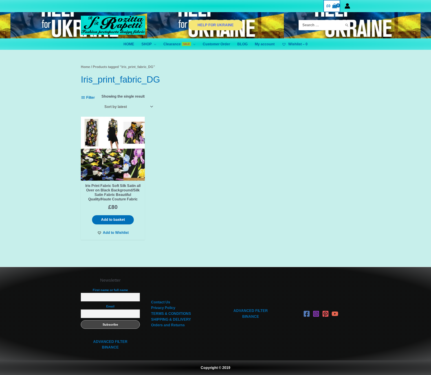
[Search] (347, 25)
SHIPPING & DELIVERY (171, 319)
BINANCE (110, 347)
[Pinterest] (325, 313)
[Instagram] (316, 313)
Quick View (112, 176)
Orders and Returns (168, 325)
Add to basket (113, 219)
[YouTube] (335, 313)
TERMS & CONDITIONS (171, 314)
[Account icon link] (347, 6)
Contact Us (160, 302)
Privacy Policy (163, 308)
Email (110, 306)
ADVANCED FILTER (110, 342)
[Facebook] (306, 313)
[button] (113, 233)
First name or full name (110, 290)
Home (85, 67)
